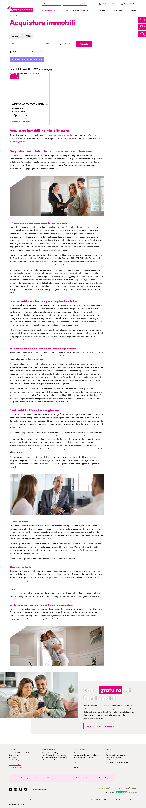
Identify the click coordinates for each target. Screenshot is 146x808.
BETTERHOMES (79, 749)
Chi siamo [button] (118, 10)
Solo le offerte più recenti (41, 52)
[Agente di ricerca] (100, 4)
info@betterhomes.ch (16, 767)
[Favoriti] (104, 4)
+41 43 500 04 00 (15, 765)
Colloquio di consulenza (51, 4)
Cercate (84, 43)
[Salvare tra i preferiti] (47, 103)
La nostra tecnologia (39, 789)
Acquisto (16, 36)
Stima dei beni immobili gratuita (75, 4)
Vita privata (32, 800)
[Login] (109, 4)
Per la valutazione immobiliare (100, 725)
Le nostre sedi (17, 778)
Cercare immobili (22, 16)
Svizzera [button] (127, 4)
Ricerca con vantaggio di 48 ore (27, 59)
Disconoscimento (14, 800)
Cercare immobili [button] (49, 10)
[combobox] (25, 44)
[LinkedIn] (10, 789)
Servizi (108, 749)
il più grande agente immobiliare (60, 135)
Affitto (28, 36)
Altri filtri (68, 44)
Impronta (24, 800)
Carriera (102, 10)
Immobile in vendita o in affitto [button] (77, 10)
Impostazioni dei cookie (16, 804)
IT (134, 4)
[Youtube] (25, 789)
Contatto (115, 4)
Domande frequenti (48, 749)
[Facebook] (20, 789)
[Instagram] (15, 789)
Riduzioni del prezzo (20, 52)
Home (12, 16)
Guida (133, 10)
